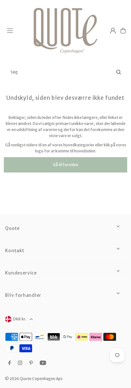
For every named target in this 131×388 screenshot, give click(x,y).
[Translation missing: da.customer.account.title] (113, 30)
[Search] (118, 72)
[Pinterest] (31, 363)
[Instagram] (20, 363)
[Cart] (123, 30)
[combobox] (65, 72)
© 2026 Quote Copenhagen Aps (34, 378)
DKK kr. (19, 319)
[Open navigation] (17, 30)
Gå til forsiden (65, 164)
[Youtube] (43, 363)
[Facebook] (9, 363)
